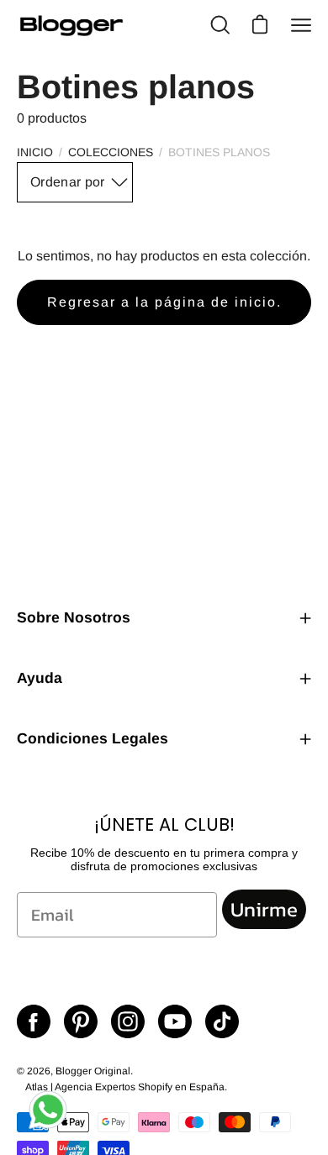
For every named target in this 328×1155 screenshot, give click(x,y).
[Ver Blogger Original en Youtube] (175, 1021)
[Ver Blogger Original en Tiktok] (222, 1021)
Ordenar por (67, 182)
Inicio (35, 152)
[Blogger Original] (71, 26)
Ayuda (39, 677)
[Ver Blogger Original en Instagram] (128, 1021)
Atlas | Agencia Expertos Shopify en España (125, 1087)
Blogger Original (93, 1071)
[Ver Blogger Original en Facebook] (33, 1021)
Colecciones (110, 152)
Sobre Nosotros (73, 617)
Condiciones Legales (92, 738)
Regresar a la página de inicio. (164, 302)
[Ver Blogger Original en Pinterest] (81, 1021)
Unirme (264, 909)
